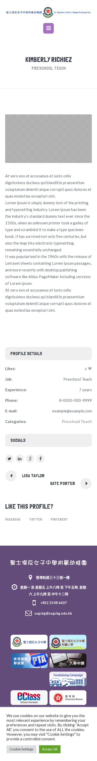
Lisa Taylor (33, 475)
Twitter (35, 519)
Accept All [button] (49, 749)
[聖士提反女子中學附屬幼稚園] (48, 562)
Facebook (12, 519)
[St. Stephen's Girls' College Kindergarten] (48, 12)
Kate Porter (62, 483)
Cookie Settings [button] (21, 749)
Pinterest (59, 519)
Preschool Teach (77, 421)
